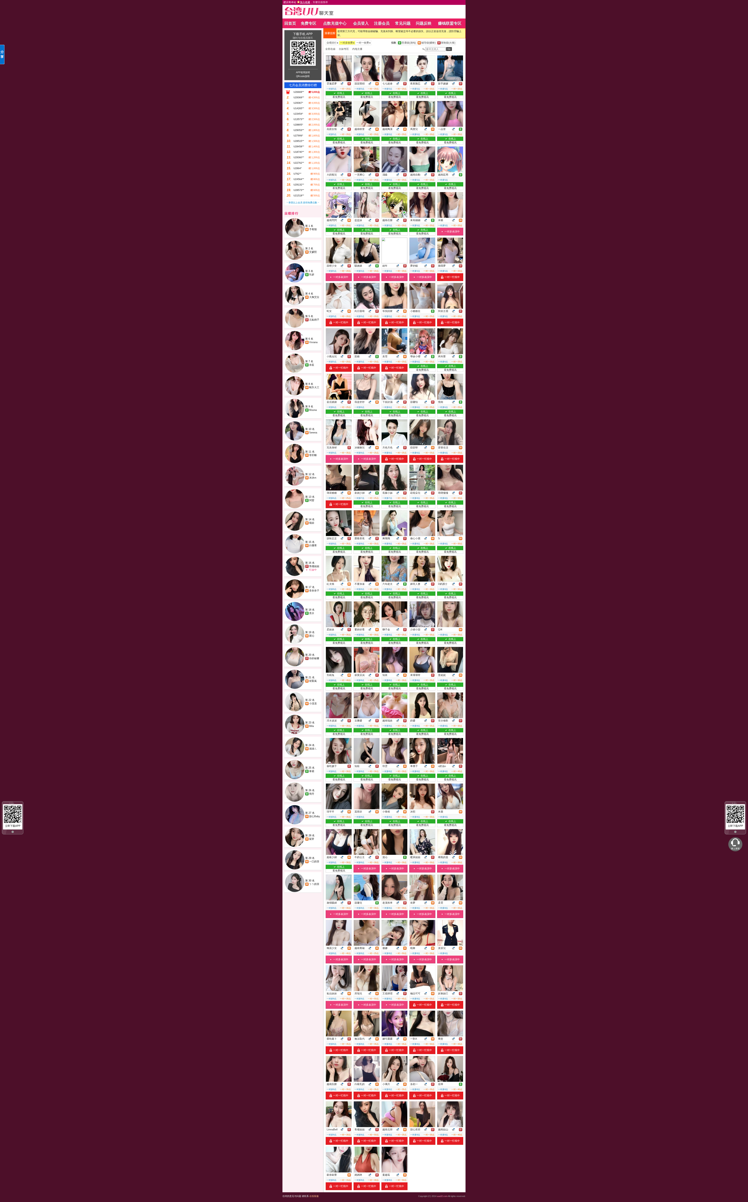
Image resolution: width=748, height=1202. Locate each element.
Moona (313, 410)
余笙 (311, 364)
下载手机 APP (303, 34)
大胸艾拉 (314, 297)
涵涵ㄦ (313, 748)
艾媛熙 (313, 251)
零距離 (313, 455)
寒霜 (311, 771)
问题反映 (423, 23)
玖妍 (311, 274)
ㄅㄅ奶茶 (314, 884)
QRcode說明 (303, 76)
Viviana (313, 342)
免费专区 (308, 23)
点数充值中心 (335, 23)
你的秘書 (314, 658)
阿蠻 (311, 500)
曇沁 (311, 635)
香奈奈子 (314, 590)
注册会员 (382, 23)
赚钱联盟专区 (449, 23)
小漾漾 (313, 703)
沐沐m (312, 477)
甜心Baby (314, 816)
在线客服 (314, 1196)
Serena (313, 432)
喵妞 (311, 522)
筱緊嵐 (313, 680)
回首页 (290, 23)
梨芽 (311, 838)
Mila (311, 726)
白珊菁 (313, 545)
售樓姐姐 (314, 566)
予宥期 (313, 229)
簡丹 (311, 793)
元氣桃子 (314, 319)
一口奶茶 (314, 861)
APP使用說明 (303, 72)
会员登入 (361, 23)
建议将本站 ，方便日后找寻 (305, 2)
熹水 (311, 613)
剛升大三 (314, 387)
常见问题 (403, 23)
